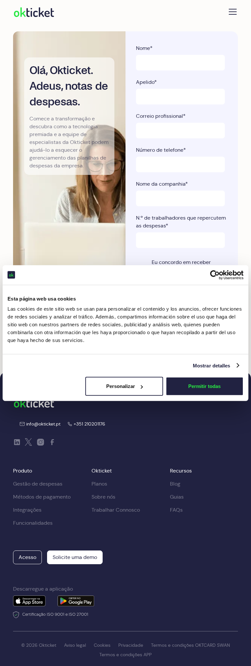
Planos (99, 484)
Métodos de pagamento (42, 497)
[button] (231, 12)
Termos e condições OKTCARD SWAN (190, 645)
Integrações (27, 510)
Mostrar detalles (211, 365)
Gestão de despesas (37, 484)
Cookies (102, 645)
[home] (34, 12)
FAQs (176, 510)
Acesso (27, 557)
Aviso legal (75, 645)
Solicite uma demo (75, 557)
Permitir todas (204, 386)
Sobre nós (103, 497)
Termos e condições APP (125, 655)
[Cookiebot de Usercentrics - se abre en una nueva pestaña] (214, 275)
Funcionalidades (33, 523)
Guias (177, 497)
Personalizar (120, 386)
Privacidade (130, 645)
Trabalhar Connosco (116, 510)
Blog (175, 484)
